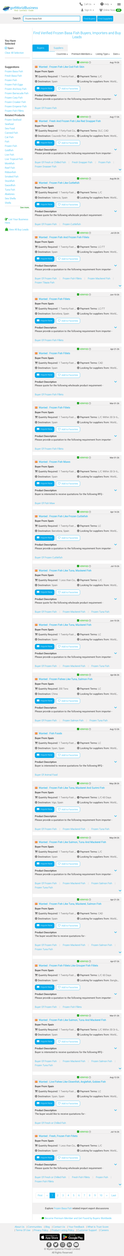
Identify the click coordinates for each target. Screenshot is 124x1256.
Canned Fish (11, 132)
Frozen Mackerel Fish (99, 278)
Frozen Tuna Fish (100, 611)
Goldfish (9, 150)
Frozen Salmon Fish (73, 720)
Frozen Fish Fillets (14, 110)
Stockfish (10, 181)
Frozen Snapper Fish (45, 166)
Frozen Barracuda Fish (16, 93)
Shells (8, 202)
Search (17, 18)
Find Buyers (89, 18)
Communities (34, 1226)
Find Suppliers (105, 18)
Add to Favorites (69, 88)
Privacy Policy (40, 1230)
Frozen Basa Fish (14, 71)
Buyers (40, 48)
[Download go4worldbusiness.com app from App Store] (50, 1237)
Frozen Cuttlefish (72, 224)
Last (113, 1195)
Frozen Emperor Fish (16, 106)
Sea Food (10, 128)
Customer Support (87, 1230)
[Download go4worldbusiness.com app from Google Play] (73, 1237)
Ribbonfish (10, 172)
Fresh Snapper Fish (82, 162)
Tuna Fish (10, 189)
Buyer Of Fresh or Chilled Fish (51, 162)
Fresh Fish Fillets (81, 1177)
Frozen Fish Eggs (14, 84)
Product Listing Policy (62, 1230)
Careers (104, 1230)
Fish (7, 141)
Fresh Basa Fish (13, 75)
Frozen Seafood (13, 119)
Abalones (10, 194)
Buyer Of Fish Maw (45, 503)
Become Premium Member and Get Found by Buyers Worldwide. (78, 1218)
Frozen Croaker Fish (15, 102)
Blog (47, 1226)
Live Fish (9, 154)
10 (101, 1195)
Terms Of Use (22, 1230)
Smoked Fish (11, 176)
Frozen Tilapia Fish (44, 282)
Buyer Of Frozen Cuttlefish (48, 557)
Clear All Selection (14, 52)
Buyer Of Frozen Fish (46, 108)
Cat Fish (9, 137)
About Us (19, 1226)
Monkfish (10, 163)
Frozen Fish (11, 80)
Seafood (9, 124)
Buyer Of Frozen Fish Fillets (49, 340)
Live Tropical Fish (14, 159)
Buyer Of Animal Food (46, 774)
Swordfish (10, 185)
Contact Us (58, 1226)
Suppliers (58, 48)
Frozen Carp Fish (14, 97)
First (40, 1195)
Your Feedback (76, 1226)
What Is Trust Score (97, 1226)
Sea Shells (10, 198)
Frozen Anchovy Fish (15, 88)
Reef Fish (10, 167)
